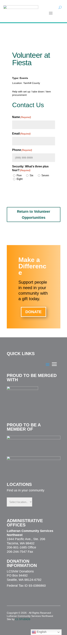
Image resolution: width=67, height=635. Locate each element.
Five (19, 175)
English (41, 631)
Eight (20, 178)
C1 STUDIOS (22, 619)
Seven (45, 175)
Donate (33, 312)
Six (31, 175)
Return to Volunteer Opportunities (33, 214)
